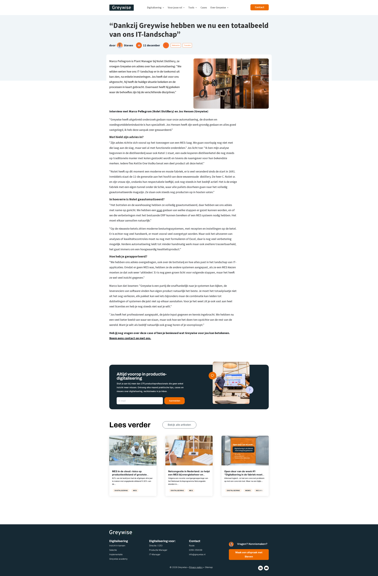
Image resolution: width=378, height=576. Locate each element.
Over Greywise (218, 7)
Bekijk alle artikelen (179, 424)
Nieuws (259, 490)
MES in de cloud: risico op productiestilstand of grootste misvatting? (129, 474)
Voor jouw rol (175, 7)
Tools (191, 7)
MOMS (248, 490)
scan (159, 210)
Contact (259, 7)
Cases (204, 7)
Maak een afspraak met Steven (248, 554)
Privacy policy (196, 567)
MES (135, 490)
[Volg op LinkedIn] (260, 568)
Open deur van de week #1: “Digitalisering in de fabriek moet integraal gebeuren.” (243, 474)
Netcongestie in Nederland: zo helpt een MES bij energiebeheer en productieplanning (189, 474)
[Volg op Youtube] (266, 568)
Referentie (176, 45)
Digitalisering (154, 7)
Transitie (187, 45)
